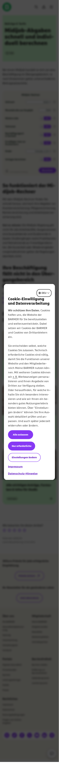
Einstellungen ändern (24, 457)
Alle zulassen (20, 434)
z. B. (15, 376)
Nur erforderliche (21, 445)
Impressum (15, 466)
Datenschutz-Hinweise (23, 473)
